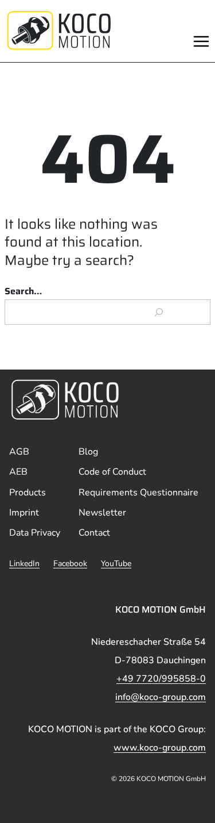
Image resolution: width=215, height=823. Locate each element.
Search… (23, 291)
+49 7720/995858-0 (161, 678)
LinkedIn (24, 563)
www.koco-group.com (160, 747)
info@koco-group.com (160, 697)
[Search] (159, 312)
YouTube (116, 563)
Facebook (70, 563)
